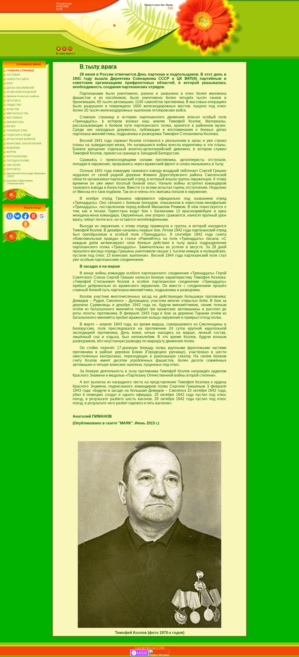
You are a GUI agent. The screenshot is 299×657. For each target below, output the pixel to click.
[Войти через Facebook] (25, 216)
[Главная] (58, 50)
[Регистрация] (64, 50)
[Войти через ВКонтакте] (17, 216)
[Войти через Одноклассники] (25, 224)
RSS (170, 7)
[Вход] (70, 50)
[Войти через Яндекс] (33, 216)
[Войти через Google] (41, 216)
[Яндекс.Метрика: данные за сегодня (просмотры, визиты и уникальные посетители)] (159, 653)
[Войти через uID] (9, 216)
